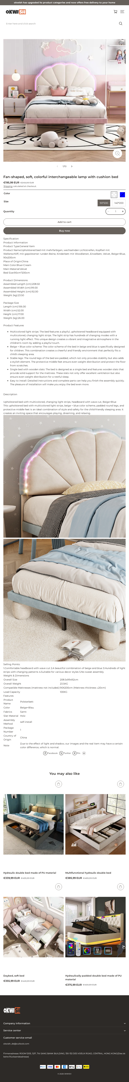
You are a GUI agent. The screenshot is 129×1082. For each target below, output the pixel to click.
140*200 (118, 202)
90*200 (104, 202)
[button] (122, 11)
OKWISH (67, 1074)
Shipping (8, 186)
